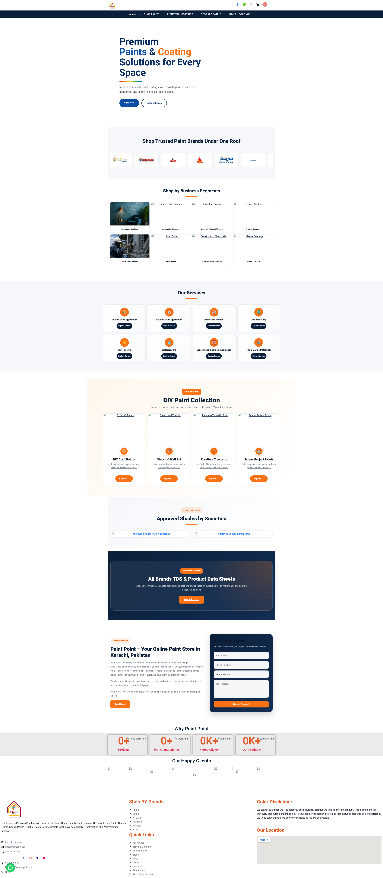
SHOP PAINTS (151, 14)
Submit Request (241, 704)
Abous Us (134, 14)
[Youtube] (45, 858)
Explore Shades (154, 103)
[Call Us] (264, 4)
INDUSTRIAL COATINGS (180, 14)
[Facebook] (237, 4)
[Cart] (258, 4)
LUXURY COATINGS (239, 14)
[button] (10, 867)
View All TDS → (191, 599)
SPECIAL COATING (211, 14)
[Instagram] (251, 4)
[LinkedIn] (38, 858)
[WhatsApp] (244, 4)
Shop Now (129, 102)
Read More (120, 704)
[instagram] (31, 858)
